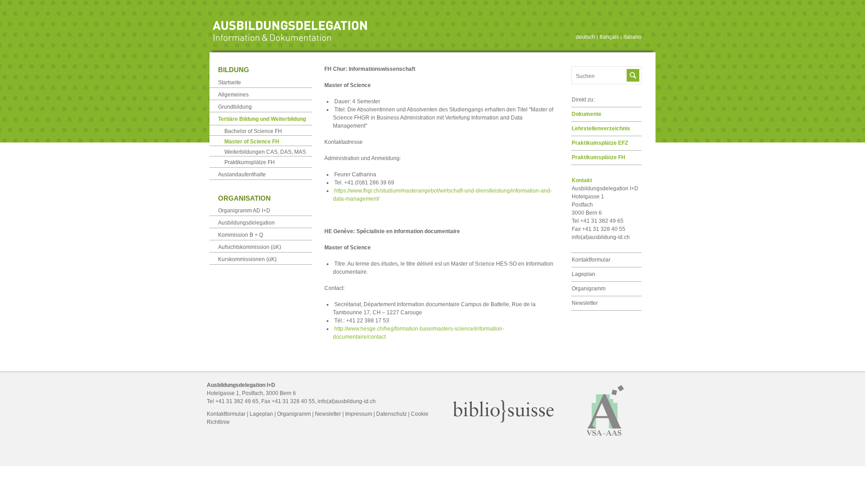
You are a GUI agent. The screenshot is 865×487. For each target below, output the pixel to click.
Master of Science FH (251, 141)
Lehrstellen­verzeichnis (601, 128)
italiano (633, 37)
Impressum (358, 414)
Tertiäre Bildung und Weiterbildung (262, 119)
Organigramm (589, 288)
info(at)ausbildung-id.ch (601, 237)
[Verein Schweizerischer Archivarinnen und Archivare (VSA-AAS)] (605, 439)
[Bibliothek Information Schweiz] (503, 421)
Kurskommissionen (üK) (247, 259)
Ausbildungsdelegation (246, 223)
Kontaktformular (591, 260)
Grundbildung (235, 107)
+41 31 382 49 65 (237, 401)
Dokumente (586, 114)
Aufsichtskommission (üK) (249, 247)
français (609, 37)
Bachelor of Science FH (253, 131)
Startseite (229, 82)
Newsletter (585, 303)
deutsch (585, 37)
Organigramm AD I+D (244, 210)
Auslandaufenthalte (242, 174)
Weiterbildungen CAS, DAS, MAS (265, 152)
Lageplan (583, 274)
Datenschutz (391, 414)
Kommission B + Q (240, 235)
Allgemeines (233, 95)
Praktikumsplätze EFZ (600, 143)
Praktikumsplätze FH (598, 157)
